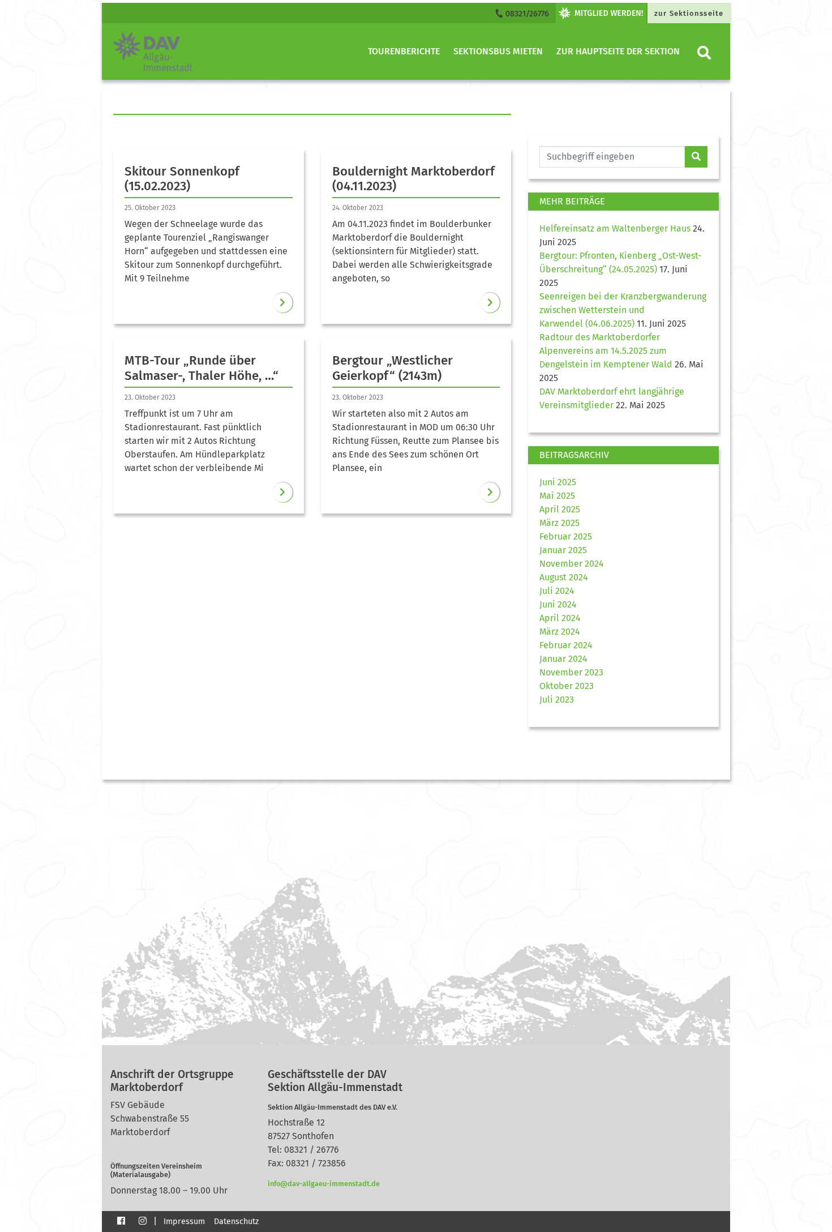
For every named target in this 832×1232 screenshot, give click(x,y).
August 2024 (563, 577)
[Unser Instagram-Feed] (142, 1220)
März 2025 (559, 522)
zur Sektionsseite (688, 13)
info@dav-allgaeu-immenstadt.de (324, 1183)
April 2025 (559, 509)
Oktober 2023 (566, 686)
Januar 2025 (563, 550)
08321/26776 (526, 14)
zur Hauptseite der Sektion (618, 51)
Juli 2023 (556, 699)
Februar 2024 (566, 645)
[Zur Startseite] (152, 51)
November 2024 (571, 563)
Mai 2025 (557, 495)
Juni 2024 (558, 604)
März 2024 (559, 631)
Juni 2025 (557, 482)
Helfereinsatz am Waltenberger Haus (615, 228)
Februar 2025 (565, 536)
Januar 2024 (563, 658)
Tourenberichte (404, 51)
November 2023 (571, 672)
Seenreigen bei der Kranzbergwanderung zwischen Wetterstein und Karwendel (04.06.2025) (622, 310)
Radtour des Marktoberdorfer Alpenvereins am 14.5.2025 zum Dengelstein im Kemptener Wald (605, 351)
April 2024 (560, 618)
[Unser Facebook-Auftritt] (121, 1220)
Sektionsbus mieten (498, 51)
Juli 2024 (556, 590)
